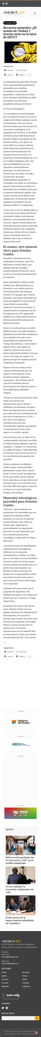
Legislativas (26, 986)
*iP (4, 642)
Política (4, 972)
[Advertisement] (20, 685)
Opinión (4, 976)
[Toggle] (35, 13)
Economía (5, 979)
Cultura (24, 979)
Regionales (5, 986)
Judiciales (25, 983)
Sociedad (5, 983)
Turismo (25, 976)
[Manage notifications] (36, 1032)
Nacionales (26, 972)
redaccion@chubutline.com (10, 964)
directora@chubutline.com (10, 957)
